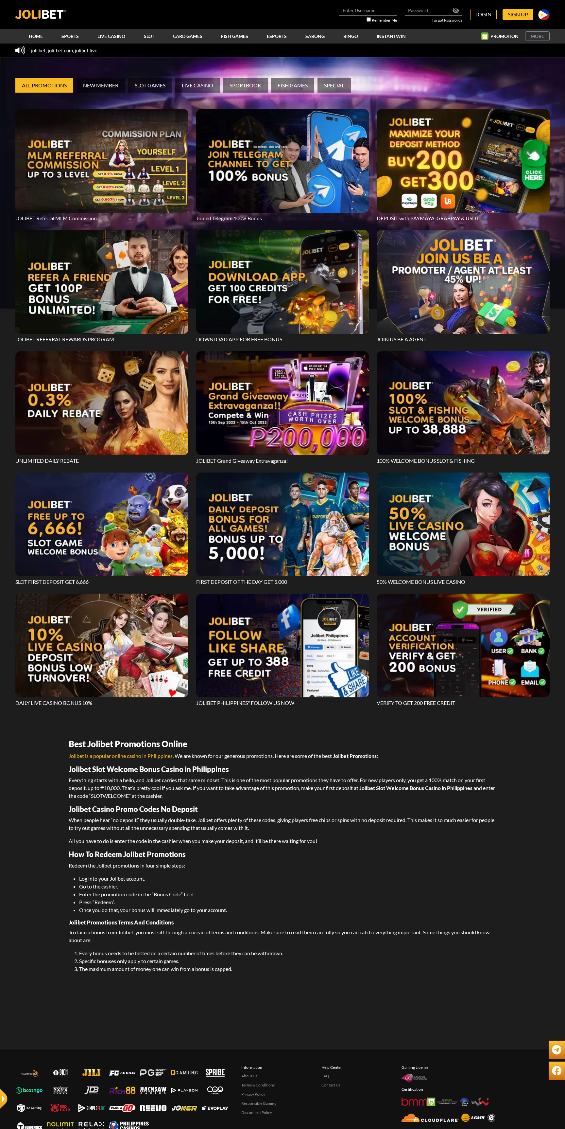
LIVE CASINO (111, 36)
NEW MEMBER (100, 85)
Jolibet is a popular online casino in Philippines (121, 756)
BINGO (350, 36)
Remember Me (384, 20)
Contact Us (330, 1085)
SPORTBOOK (245, 85)
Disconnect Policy (256, 1112)
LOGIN (483, 14)
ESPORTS (277, 36)
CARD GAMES (187, 36)
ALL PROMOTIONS (44, 85)
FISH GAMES (234, 36)
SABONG (315, 36)
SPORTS (70, 36)
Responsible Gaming (258, 1103)
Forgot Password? (447, 20)
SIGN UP (518, 14)
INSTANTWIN (391, 36)
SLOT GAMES (150, 85)
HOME (36, 36)
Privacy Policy (253, 1094)
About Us (249, 1075)
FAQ (325, 1075)
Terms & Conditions (258, 1085)
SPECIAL (334, 85)
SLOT (149, 36)
